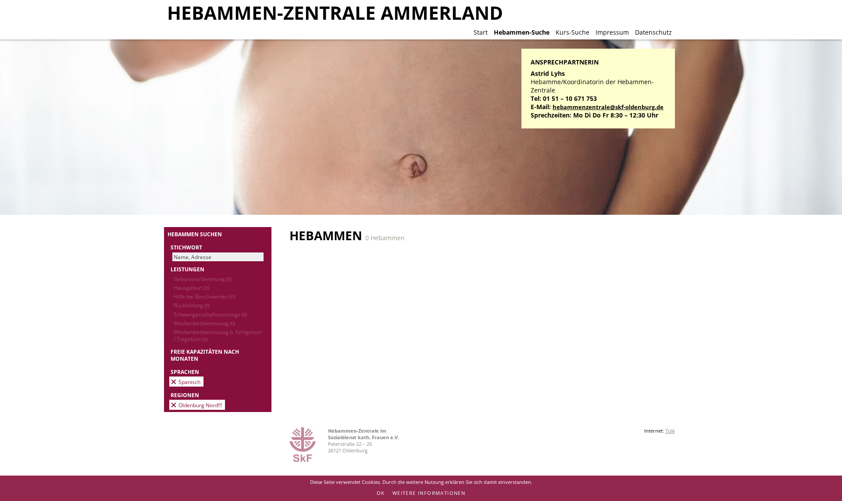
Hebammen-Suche (521, 32)
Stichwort (186, 247)
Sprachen (185, 371)
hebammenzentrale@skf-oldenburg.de (608, 107)
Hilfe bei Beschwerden (204, 296)
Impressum (612, 32)
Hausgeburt (191, 287)
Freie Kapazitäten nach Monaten (205, 355)
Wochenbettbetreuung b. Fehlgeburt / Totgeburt (218, 335)
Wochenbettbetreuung (204, 323)
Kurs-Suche (572, 32)
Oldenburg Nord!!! (200, 405)
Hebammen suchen (195, 234)
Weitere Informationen (428, 493)
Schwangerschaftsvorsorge (210, 314)
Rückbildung (192, 305)
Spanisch (189, 381)
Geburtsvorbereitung (203, 278)
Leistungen (187, 269)
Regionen (185, 394)
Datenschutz (653, 32)
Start (481, 32)
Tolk (670, 430)
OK (381, 493)
